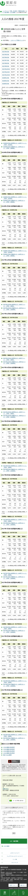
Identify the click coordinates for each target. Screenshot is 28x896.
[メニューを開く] (4, 892)
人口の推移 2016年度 (9, 747)
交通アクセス (12, 885)
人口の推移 (12, 12)
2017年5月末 (5, 54)
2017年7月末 (5, 60)
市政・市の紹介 (13, 11)
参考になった (7, 827)
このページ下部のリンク (17, 40)
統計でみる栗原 (7, 755)
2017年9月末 (5, 66)
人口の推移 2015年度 (9, 749)
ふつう (17, 812)
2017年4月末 (5, 51)
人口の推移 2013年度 (9, 753)
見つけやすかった (8, 812)
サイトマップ (15, 862)
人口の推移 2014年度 (9, 751)
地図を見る (6, 788)
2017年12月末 (6, 75)
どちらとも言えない (7, 828)
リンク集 (15, 859)
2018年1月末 (5, 77)
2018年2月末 (5, 80)
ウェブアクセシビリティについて (15, 856)
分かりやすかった (8, 820)
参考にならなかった (18, 827)
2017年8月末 (5, 63)
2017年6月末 (5, 57)
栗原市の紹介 (22, 11)
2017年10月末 (6, 69)
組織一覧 (22, 885)
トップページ (6, 11)
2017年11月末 (6, 72)
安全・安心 (14, 894)
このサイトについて (14, 853)
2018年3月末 (5, 83)
